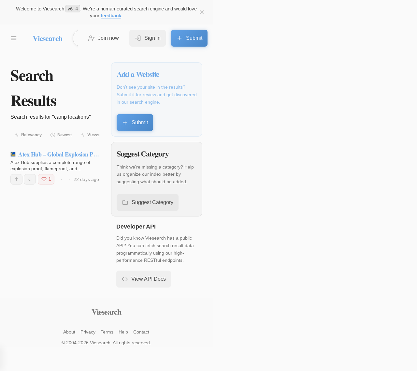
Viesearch (47, 38)
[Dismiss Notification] (202, 12)
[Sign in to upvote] (16, 179)
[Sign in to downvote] (30, 179)
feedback (111, 15)
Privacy (87, 331)
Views (93, 134)
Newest (64, 134)
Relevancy (31, 134)
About (69, 331)
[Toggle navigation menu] (13, 38)
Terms (107, 331)
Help (123, 331)
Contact (141, 331)
